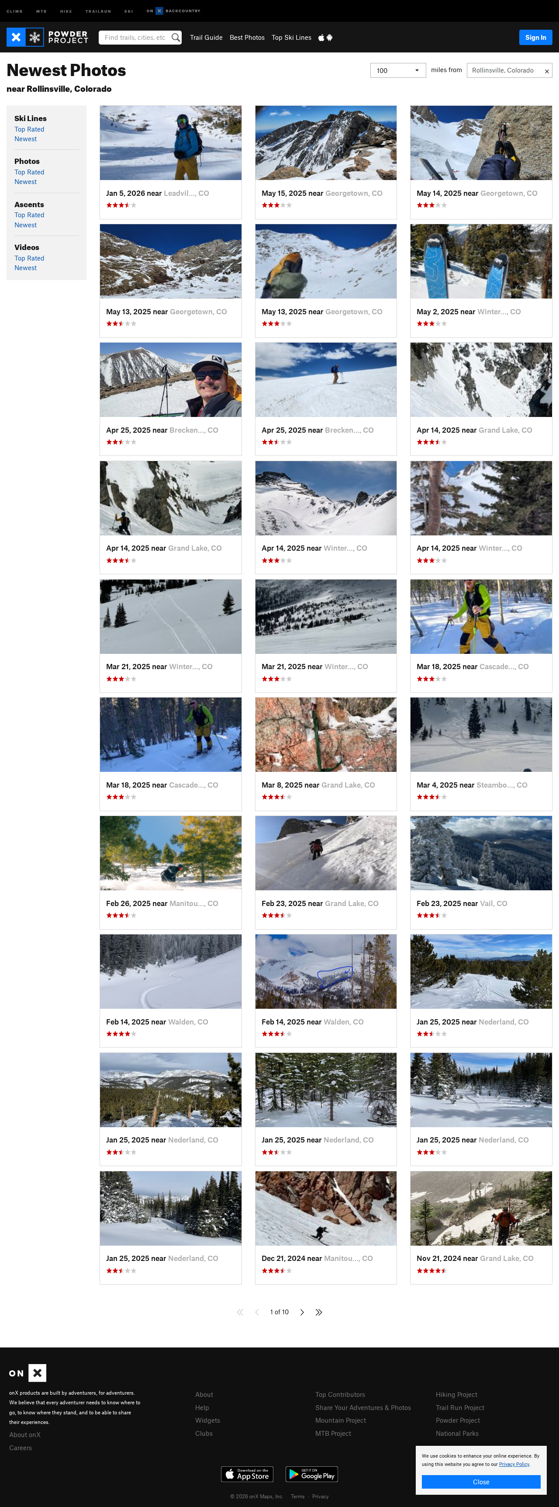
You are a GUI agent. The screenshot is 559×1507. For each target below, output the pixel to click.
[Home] (52, 37)
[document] (481, 1470)
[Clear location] (547, 70)
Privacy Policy (514, 1464)
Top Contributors (340, 1394)
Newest (25, 138)
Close (481, 1482)
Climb (15, 11)
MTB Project (333, 1433)
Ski (129, 11)
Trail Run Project (460, 1407)
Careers (20, 1447)
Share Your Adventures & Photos (363, 1407)
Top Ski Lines (291, 37)
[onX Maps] (27, 1379)
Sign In (535, 37)
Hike (66, 11)
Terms (298, 1496)
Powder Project (458, 1420)
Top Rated (29, 129)
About (204, 1394)
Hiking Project (456, 1394)
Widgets (207, 1420)
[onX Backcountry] (173, 11)
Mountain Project (340, 1420)
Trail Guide (206, 37)
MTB (41, 11)
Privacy (320, 1496)
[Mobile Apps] (325, 37)
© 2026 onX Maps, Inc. (256, 1496)
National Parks (457, 1433)
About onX (25, 1434)
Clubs (204, 1433)
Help (202, 1407)
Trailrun (98, 11)
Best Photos (247, 37)
